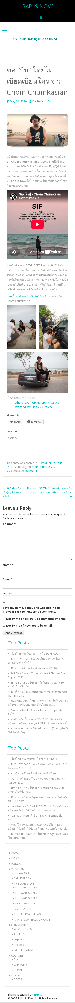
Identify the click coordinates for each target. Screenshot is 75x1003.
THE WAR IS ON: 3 (26, 893)
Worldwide (20, 964)
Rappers (19, 945)
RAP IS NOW (37, 6)
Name (7, 565)
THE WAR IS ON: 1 (26, 903)
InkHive (37, 994)
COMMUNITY (46, 463)
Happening (20, 939)
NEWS (15, 858)
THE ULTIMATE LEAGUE (29, 914)
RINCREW (17, 975)
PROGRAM (18, 869)
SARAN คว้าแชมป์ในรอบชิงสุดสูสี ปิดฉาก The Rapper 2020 (20, 492)
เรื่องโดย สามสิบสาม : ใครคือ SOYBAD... (34, 653)
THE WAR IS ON (24, 883)
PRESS (18, 979)
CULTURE (17, 955)
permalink (31, 470)
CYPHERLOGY (22, 878)
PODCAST (17, 863)
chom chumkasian (43, 467)
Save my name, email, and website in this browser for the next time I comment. (31, 609)
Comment (10, 524)
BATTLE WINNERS (25, 950)
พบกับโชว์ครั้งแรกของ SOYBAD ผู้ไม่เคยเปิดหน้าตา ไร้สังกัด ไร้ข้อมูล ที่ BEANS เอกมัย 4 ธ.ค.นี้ (37, 721)
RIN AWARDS (22, 873)
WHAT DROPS (23, 929)
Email (6, 579)
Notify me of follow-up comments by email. (36, 618)
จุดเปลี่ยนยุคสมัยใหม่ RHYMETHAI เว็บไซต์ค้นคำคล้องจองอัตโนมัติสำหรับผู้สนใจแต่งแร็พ (38, 703)
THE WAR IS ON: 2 (26, 898)
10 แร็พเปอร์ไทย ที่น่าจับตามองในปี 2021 (35, 668)
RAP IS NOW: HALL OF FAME (32, 919)
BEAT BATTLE (23, 909)
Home (15, 853)
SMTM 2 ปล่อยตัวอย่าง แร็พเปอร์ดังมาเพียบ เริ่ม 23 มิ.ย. (55, 492)
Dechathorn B (41, 101)
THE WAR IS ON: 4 (26, 887)
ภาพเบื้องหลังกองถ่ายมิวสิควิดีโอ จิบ (27, 296)
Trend (17, 959)
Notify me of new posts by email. (29, 625)
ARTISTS (19, 934)
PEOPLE (19, 970)
